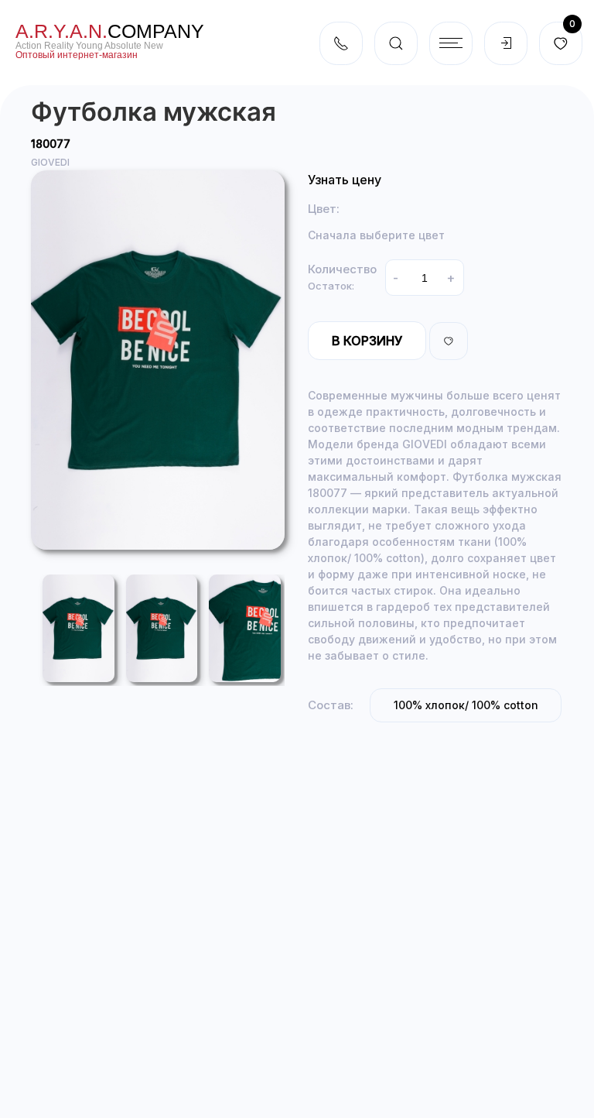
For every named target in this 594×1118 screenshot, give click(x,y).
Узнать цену (344, 179)
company (109, 31)
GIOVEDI (50, 162)
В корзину (367, 340)
